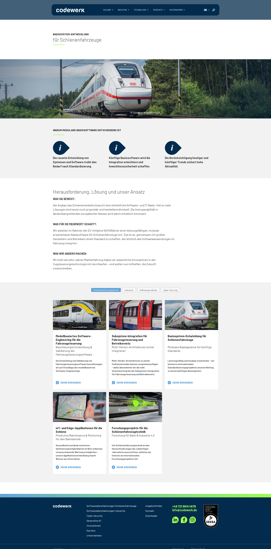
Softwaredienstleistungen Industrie (106, 510)
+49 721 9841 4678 (184, 506)
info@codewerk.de (184, 510)
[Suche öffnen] (213, 10)
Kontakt (149, 510)
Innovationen (94, 525)
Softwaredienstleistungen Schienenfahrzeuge (111, 505)
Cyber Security (94, 515)
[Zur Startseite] (70, 10)
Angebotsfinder (153, 505)
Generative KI (94, 520)
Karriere (91, 530)
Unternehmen (94, 535)
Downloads (151, 515)
